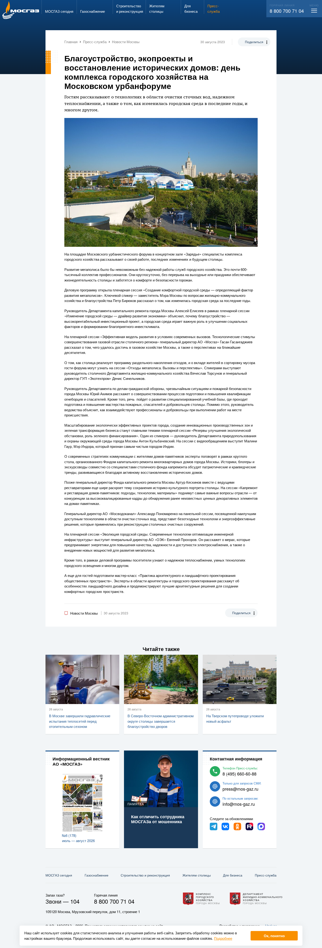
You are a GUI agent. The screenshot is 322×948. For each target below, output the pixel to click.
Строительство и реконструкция (145, 875)
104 (74, 901)
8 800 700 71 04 (287, 10)
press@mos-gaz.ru (240, 789)
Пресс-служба (266, 875)
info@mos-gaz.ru (239, 804)
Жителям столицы (196, 875)
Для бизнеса (232, 875)
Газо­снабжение (96, 875)
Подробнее (223, 938)
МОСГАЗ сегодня (58, 875)
